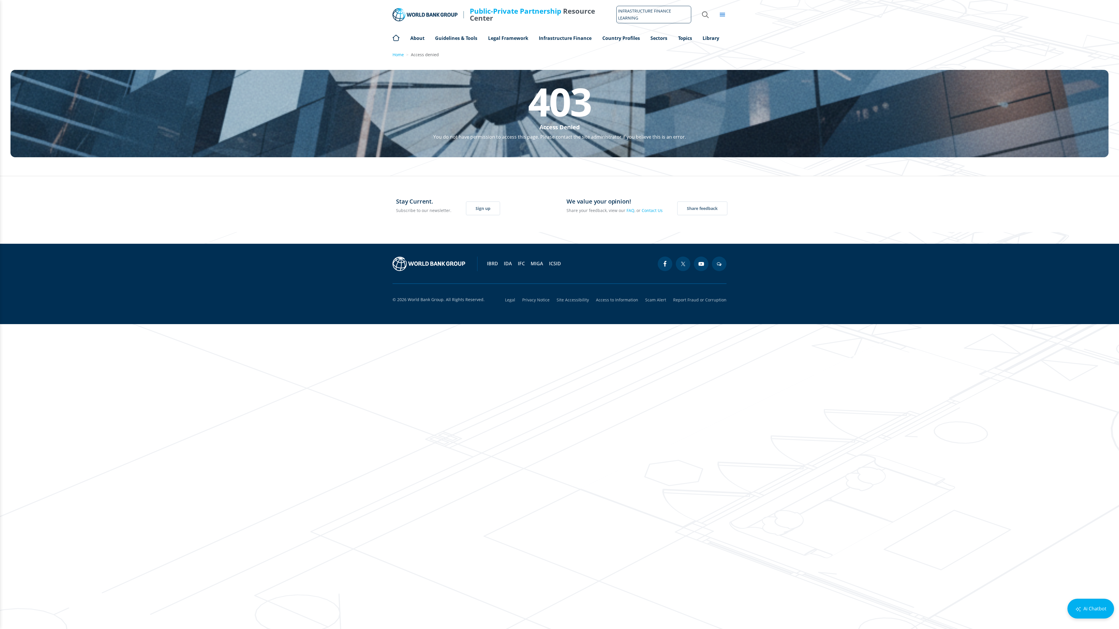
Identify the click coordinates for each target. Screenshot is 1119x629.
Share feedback (702, 208)
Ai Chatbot (1094, 608)
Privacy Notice (536, 300)
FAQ (630, 210)
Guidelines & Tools (456, 38)
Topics (685, 38)
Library (711, 38)
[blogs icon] (719, 264)
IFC (521, 263)
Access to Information (617, 300)
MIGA (537, 263)
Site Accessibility (573, 300)
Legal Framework (508, 38)
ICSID (555, 263)
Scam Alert (655, 300)
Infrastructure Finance (565, 38)
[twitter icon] (683, 264)
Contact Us (652, 210)
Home (396, 37)
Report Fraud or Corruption (699, 300)
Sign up (483, 208)
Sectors (658, 38)
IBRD (492, 263)
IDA (508, 263)
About (417, 38)
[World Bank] (429, 264)
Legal (510, 300)
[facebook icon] (665, 264)
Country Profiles (621, 38)
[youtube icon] (701, 264)
